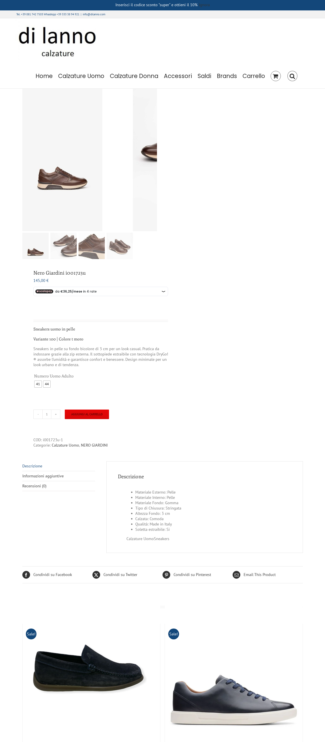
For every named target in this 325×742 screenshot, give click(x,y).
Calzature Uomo (65, 445)
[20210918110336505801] (77, 160)
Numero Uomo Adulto (54, 376)
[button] (292, 76)
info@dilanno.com (94, 14)
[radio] (38, 384)
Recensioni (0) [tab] (34, 485)
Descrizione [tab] (32, 466)
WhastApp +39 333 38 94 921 (61, 14)
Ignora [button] (204, 4)
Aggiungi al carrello (87, 414)
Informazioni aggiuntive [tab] (43, 475)
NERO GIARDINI (94, 445)
